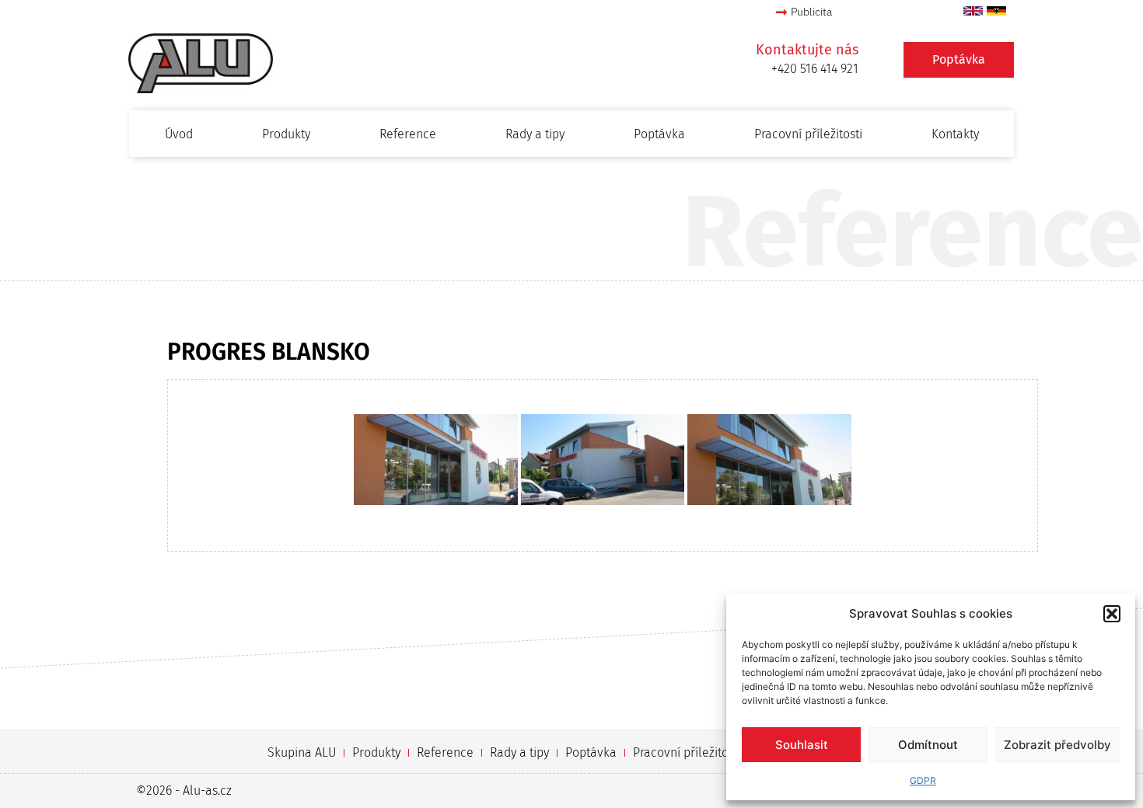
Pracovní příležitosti (808, 134)
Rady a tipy (535, 134)
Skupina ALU (301, 752)
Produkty (286, 134)
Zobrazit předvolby (1057, 744)
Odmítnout (928, 744)
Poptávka (659, 134)
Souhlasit (801, 744)
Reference (407, 134)
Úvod (179, 134)
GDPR (923, 780)
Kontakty (955, 134)
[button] (1112, 614)
